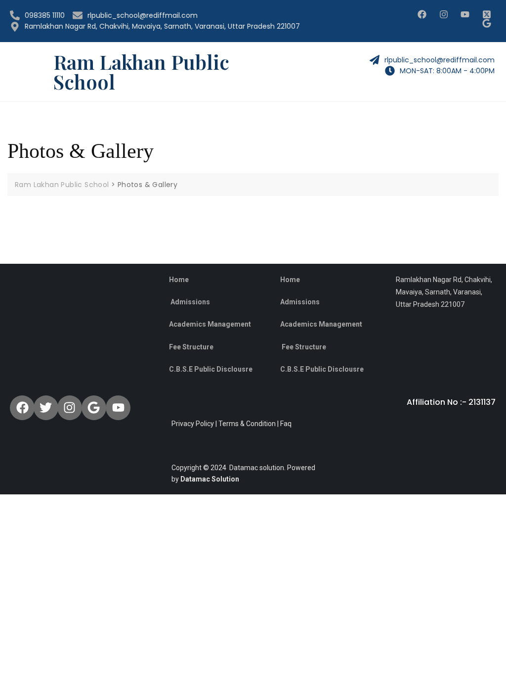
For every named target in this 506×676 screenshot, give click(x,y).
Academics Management (321, 324)
